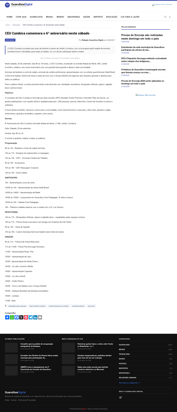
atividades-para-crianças (17, 306)
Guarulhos (36, 16)
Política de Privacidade (27, 400)
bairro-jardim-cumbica (37, 306)
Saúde (86, 16)
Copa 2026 (21, 16)
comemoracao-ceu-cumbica (59, 306)
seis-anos (91, 306)
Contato (14, 400)
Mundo (60, 16)
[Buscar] (165, 17)
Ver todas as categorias (128, 383)
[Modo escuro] (170, 17)
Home (9, 16)
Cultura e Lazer (130, 16)
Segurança (74, 16)
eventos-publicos (78, 306)
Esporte (98, 16)
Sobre (7, 400)
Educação (111, 16)
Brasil (49, 16)
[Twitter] (120, 397)
